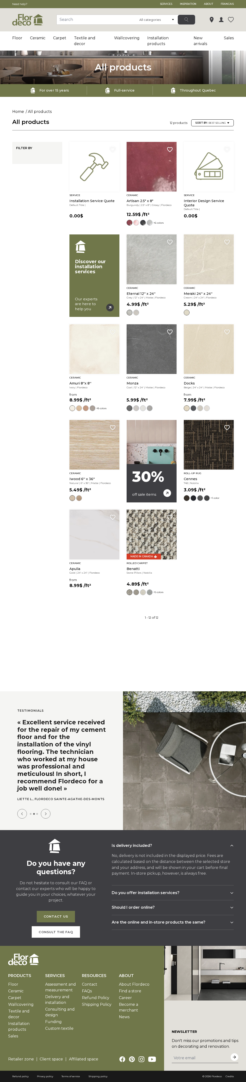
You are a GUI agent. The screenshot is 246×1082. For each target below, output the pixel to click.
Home (18, 111)
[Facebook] (122, 1063)
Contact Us (56, 921)
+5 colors (158, 592)
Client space (51, 1063)
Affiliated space (83, 1063)
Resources (94, 980)
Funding (53, 1026)
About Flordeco (134, 988)
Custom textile (59, 1032)
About (208, 4)
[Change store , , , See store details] (212, 19)
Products (19, 980)
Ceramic (37, 38)
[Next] (45, 818)
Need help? (19, 4)
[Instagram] (141, 1063)
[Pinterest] (132, 1063)
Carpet (59, 38)
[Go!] (186, 19)
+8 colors (101, 408)
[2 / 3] (34, 818)
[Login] (221, 20)
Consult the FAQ (56, 936)
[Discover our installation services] (94, 275)
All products (40, 111)
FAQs (87, 995)
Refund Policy (95, 1002)
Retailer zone (21, 1063)
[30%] (151, 461)
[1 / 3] (30, 818)
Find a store (130, 995)
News (124, 1021)
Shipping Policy (96, 1008)
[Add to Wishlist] (113, 149)
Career (125, 1002)
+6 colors (159, 222)
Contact (89, 988)
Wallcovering (127, 38)
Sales (229, 38)
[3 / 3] (37, 818)
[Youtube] (152, 1063)
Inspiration (188, 4)
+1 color (215, 498)
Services (166, 4)
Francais (227, 4)
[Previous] (22, 818)
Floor (17, 38)
